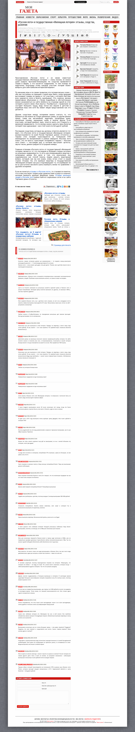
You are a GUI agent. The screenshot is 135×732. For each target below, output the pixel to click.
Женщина (88, 94)
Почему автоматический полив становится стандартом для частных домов (86, 144)
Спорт (53, 17)
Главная (20, 17)
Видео (115, 17)
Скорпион (115, 53)
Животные (95, 94)
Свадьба (82, 114)
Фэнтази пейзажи (111, 140)
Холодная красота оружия (111, 176)
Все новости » (93, 170)
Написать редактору (92, 719)
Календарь (89, 102)
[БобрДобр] (73, 35)
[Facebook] (20, 35)
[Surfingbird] (63, 35)
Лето (90, 104)
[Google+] (39, 35)
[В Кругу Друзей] (68, 35)
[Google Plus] (65, 186)
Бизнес (79, 90)
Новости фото (80, 106)
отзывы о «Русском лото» (40, 171)
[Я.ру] (58, 35)
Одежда (78, 108)
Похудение (80, 112)
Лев (107, 46)
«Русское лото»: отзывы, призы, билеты (28, 207)
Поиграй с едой (111, 112)
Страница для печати (62, 245)
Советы (89, 114)
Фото (85, 17)
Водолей (106, 69)
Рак (115, 38)
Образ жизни (42, 17)
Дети (91, 92)
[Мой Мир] (69, 186)
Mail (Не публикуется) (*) (49, 685)
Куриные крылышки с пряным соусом (111, 205)
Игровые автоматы (85, 96)
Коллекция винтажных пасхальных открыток (111, 86)
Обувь (97, 106)
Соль (94, 114)
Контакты (44, 719)
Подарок (88, 110)
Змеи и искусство (111, 163)
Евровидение (79, 94)
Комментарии (37, 2)
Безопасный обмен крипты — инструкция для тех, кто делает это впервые (86, 165)
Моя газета (50, 721)
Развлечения (104, 17)
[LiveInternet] (54, 35)
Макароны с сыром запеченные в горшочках (111, 219)
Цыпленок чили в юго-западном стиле (111, 233)
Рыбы (115, 69)
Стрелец (106, 61)
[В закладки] (77, 35)
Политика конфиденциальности (62, 719)
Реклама (88, 112)
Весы (106, 53)
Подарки (80, 110)
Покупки (94, 110)
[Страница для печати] (52, 245)
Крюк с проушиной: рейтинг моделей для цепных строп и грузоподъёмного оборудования (85, 150)
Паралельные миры (111, 152)
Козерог (115, 61)
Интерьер (80, 102)
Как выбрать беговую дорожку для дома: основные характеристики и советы (86, 123)
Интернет (85, 98)
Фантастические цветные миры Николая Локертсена (111, 126)
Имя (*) (44, 682)
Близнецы (107, 38)
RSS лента (79, 719)
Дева (115, 46)
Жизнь (93, 17)
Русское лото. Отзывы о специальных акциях (57, 220)
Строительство (87, 116)
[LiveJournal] (44, 35)
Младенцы (111, 189)
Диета (97, 92)
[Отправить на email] (82, 35)
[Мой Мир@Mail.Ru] (49, 35)
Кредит (85, 104)
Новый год (90, 106)
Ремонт (95, 112)
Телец (115, 31)
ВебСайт (44, 688)
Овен (106, 31)
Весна (84, 90)
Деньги (86, 92)
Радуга (111, 100)
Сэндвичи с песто (111, 246)
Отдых (90, 108)
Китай (96, 102)
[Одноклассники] (35, 35)
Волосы (89, 90)
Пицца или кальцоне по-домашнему (111, 260)
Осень (84, 108)
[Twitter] (25, 35)
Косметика (79, 104)
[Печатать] (87, 35)
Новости (29, 2)
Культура (62, 17)
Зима (76, 96)
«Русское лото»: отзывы (54, 193)
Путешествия (74, 17)
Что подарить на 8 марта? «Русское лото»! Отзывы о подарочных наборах (28, 234)
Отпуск (96, 108)
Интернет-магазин (89, 100)
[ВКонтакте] (30, 35)
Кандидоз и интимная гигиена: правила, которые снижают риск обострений (85, 156)
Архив (37, 719)
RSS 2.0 (58, 30)
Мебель (96, 104)
